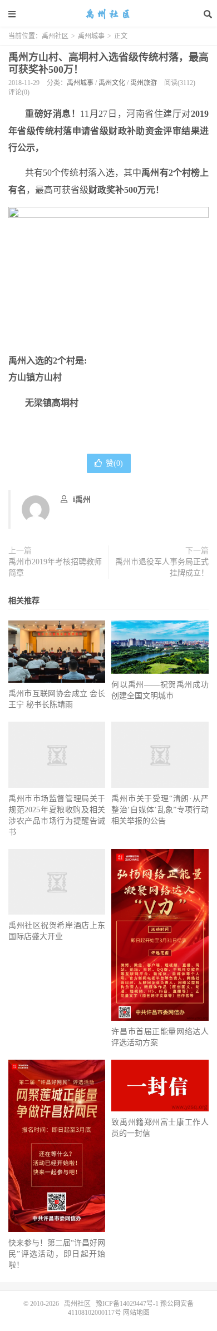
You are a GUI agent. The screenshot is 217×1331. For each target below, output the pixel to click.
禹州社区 (108, 13)
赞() (114, 463)
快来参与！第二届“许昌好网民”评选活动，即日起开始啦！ (56, 1254)
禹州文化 (111, 83)
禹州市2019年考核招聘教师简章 (55, 567)
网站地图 (135, 1313)
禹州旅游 (143, 83)
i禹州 (82, 499)
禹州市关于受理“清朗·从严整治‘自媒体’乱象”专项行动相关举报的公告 (159, 809)
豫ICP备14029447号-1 (127, 1304)
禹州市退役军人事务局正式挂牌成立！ (162, 567)
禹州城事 (91, 36)
